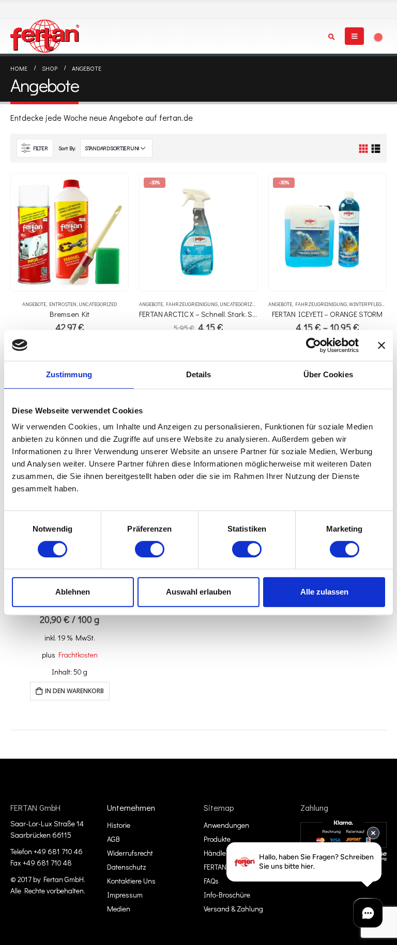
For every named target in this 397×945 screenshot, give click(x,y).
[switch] (149, 549)
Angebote (34, 304)
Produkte (217, 839)
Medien (118, 909)
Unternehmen (131, 807)
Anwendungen (226, 825)
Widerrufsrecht (130, 853)
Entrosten (63, 304)
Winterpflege (366, 304)
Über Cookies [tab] (328, 374)
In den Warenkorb (74, 690)
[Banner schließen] (381, 345)
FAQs (211, 881)
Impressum (125, 895)
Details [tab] (198, 374)
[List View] (375, 149)
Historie (118, 825)
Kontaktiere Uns (131, 881)
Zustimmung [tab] (69, 374)
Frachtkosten (78, 655)
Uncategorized (98, 304)
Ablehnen (72, 591)
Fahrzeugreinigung (192, 304)
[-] (44, 36)
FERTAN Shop (224, 867)
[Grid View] (364, 149)
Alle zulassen (324, 591)
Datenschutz (126, 867)
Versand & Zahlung (233, 909)
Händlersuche (225, 853)
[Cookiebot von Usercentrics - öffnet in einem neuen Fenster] (313, 345)
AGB (113, 839)
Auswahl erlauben (198, 591)
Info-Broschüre (227, 895)
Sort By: (66, 148)
